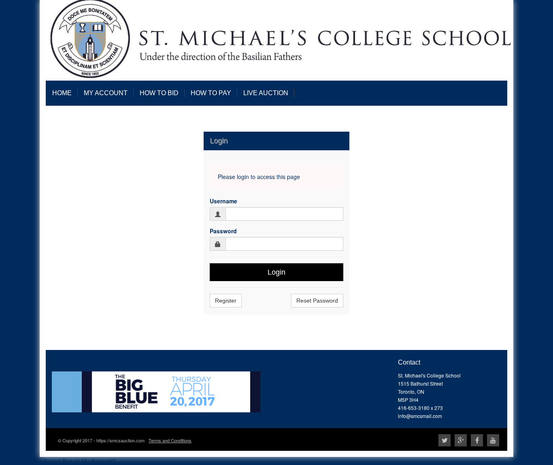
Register (225, 300)
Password (223, 231)
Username (223, 201)
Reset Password (317, 300)
